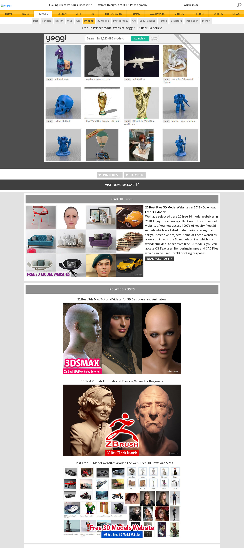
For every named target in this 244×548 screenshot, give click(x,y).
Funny (136, 14)
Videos (179, 14)
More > (206, 20)
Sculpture (176, 20)
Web (69, 20)
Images (43, 14)
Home (9, 14)
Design (62, 14)
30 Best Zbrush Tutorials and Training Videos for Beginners (122, 381)
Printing (89, 20)
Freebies (198, 14)
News (236, 14)
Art (78, 14)
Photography (113, 14)
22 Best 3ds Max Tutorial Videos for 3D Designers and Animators (122, 299)
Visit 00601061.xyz (120, 185)
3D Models (103, 20)
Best (35, 20)
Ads (78, 20)
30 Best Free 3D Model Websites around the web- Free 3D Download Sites (122, 463)
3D (92, 14)
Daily (25, 14)
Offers (218, 14)
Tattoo (163, 20)
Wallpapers (157, 14)
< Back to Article (150, 28)
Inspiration (192, 20)
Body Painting (147, 20)
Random (46, 20)
